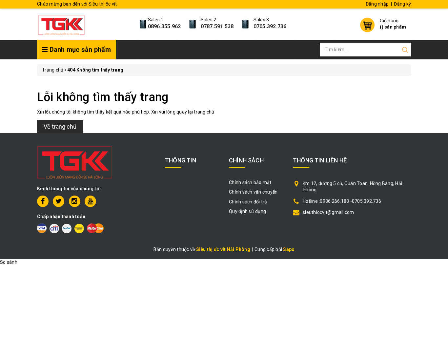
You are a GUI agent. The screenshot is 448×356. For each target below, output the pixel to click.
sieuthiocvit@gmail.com (328, 212)
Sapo (289, 249)
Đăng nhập (377, 4)
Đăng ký (402, 4)
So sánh (8, 262)
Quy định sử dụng (247, 211)
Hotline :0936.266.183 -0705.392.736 (342, 201)
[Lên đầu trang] (438, 244)
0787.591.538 (217, 26)
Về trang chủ (60, 126)
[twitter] (58, 201)
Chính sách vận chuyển (253, 192)
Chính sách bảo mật (250, 182)
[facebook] (43, 201)
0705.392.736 (270, 26)
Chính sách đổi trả (248, 201)
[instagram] (74, 201)
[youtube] (90, 201)
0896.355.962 (164, 26)
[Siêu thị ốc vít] (61, 23)
